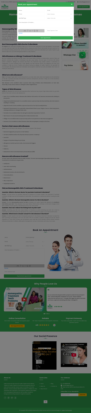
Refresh (21, 33)
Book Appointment (45, 38)
